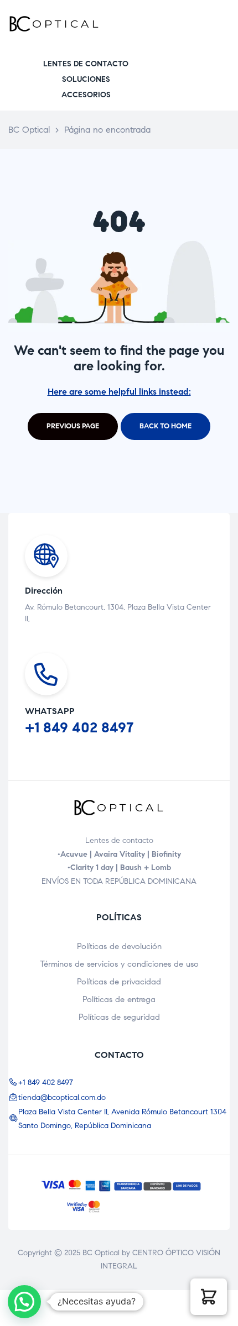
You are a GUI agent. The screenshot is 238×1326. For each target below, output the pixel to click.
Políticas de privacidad (119, 982)
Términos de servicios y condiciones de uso (119, 964)
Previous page (72, 426)
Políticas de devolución (119, 946)
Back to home (165, 426)
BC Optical (101, 1252)
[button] (85, 64)
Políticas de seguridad (119, 1017)
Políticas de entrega (119, 999)
